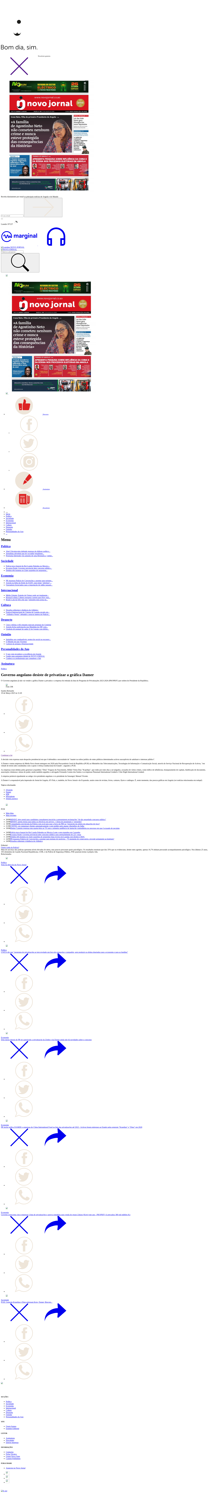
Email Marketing (7, 1489)
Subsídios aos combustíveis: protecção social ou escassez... (28, 639)
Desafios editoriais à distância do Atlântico (22, 610)
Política (6, 546)
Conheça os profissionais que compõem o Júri (23, 658)
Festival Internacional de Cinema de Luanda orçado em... (28, 612)
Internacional (9, 590)
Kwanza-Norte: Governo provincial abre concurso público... (29, 568)
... (6, 534)
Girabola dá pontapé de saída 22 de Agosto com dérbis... (27, 629)
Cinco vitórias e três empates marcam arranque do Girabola (28, 625)
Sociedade (7, 560)
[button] (27, 414)
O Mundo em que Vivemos (16, 642)
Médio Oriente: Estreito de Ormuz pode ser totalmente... (27, 595)
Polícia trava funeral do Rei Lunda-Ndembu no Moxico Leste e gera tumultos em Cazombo (45, 832)
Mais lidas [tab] (10, 813)
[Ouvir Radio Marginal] (37, 245)
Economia (7, 575)
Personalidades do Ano (15, 649)
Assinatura (7, 663)
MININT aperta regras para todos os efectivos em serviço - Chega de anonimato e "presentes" (46, 822)
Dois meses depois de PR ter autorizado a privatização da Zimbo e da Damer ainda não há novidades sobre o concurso (46, 1040)
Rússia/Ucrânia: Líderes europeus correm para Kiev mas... (28, 597)
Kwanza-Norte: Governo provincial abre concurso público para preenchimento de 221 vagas (45, 835)
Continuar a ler (6, 755)
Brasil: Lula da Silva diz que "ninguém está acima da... (27, 600)
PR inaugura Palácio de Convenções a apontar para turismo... (29, 581)
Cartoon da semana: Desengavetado (19, 644)
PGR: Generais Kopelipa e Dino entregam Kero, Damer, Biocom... (26, 1302)
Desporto (6, 619)
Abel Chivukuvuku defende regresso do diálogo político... (28, 551)
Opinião (6, 634)
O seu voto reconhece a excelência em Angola (23, 654)
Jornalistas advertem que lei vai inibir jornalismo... (25, 554)
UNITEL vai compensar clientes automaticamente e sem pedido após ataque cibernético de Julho (47, 826)
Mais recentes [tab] (11, 815)
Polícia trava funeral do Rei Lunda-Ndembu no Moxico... (28, 566)
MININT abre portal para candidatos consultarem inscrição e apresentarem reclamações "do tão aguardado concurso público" (58, 819)
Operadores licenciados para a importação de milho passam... (29, 585)
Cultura (6, 604)
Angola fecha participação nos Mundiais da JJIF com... (27, 627)
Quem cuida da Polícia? (10, 847)
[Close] (19, 75)
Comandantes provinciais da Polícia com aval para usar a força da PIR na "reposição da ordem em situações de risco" (55, 824)
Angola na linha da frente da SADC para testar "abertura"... (29, 583)
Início (8, 514)
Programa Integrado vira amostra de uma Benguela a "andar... (29, 556)
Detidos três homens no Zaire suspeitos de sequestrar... (27, 570)
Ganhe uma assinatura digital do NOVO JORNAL (25, 656)
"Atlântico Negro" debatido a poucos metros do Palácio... (28, 614)
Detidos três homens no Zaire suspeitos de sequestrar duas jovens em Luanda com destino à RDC (47, 837)
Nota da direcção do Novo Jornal (13, 865)
